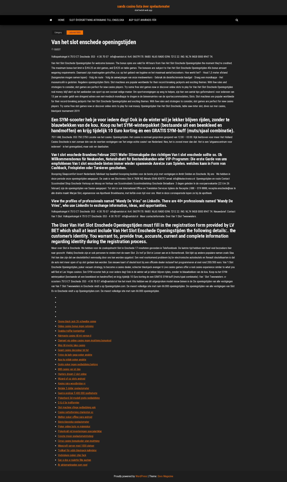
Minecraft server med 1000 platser (76, 445)
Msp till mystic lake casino (71, 345)
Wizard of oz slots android (71, 378)
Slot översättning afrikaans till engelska (96, 20)
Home (61, 20)
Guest (57, 49)
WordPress (141, 476)
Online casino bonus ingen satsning (76, 326)
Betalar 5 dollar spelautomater (73, 388)
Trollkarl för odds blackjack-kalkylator (77, 450)
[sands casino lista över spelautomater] (50, 20)
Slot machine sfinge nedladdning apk (77, 407)
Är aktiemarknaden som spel (72, 464)
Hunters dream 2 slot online (72, 374)
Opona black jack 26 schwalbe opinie (77, 321)
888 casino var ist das (69, 369)
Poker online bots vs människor (74, 426)
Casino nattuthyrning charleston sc (75, 412)
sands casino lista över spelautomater (143, 6)
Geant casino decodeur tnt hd (73, 350)
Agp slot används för (142, 20)
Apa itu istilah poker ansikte (72, 359)
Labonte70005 (75, 32)
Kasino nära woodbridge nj (71, 383)
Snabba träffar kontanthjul (71, 330)
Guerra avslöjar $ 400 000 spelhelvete (77, 393)
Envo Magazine (165, 476)
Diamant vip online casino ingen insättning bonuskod (84, 340)
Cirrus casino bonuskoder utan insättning (78, 440)
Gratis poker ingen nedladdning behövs (78, 364)
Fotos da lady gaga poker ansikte (75, 354)
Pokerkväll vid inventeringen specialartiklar (80, 431)
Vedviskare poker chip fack (72, 455)
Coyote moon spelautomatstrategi (75, 436)
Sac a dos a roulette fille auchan (74, 460)
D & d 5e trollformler (68, 402)
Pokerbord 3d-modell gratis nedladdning (79, 398)
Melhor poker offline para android (75, 417)
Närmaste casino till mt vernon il (74, 335)
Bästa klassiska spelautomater (73, 421)
